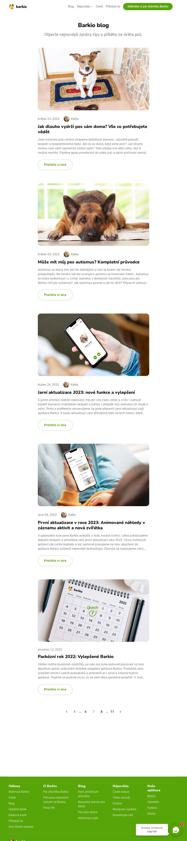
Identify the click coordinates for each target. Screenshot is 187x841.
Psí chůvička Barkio (55, 791)
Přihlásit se (113, 6)
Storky (151, 813)
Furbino (152, 808)
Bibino (151, 796)
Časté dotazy (121, 791)
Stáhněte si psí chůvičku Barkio (147, 6)
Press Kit (49, 808)
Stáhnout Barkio (19, 791)
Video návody (121, 797)
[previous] (66, 711)
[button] (85, 6)
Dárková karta (18, 815)
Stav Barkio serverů (21, 826)
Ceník (99, 6)
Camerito (153, 802)
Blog (71, 6)
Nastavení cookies (124, 809)
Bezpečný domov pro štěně (91, 804)
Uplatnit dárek (17, 809)
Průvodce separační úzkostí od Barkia (56, 800)
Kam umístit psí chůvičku (88, 794)
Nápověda (83, 6)
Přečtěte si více (55, 164)
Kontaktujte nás (123, 815)
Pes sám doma (87, 812)
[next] (120, 711)
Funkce (117, 803)
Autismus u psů (88, 818)
